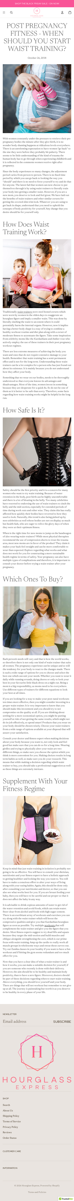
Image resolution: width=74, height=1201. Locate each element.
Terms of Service (12, 1122)
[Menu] (4, 12)
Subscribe (62, 1022)
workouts (49, 925)
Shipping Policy (11, 1116)
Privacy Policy (10, 1127)
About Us (8, 1111)
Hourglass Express (30, 1186)
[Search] (11, 12)
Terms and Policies (37, 1192)
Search (6, 1105)
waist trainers (25, 312)
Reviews (7, 1132)
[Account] (62, 12)
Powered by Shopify (50, 1186)
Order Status (10, 1138)
